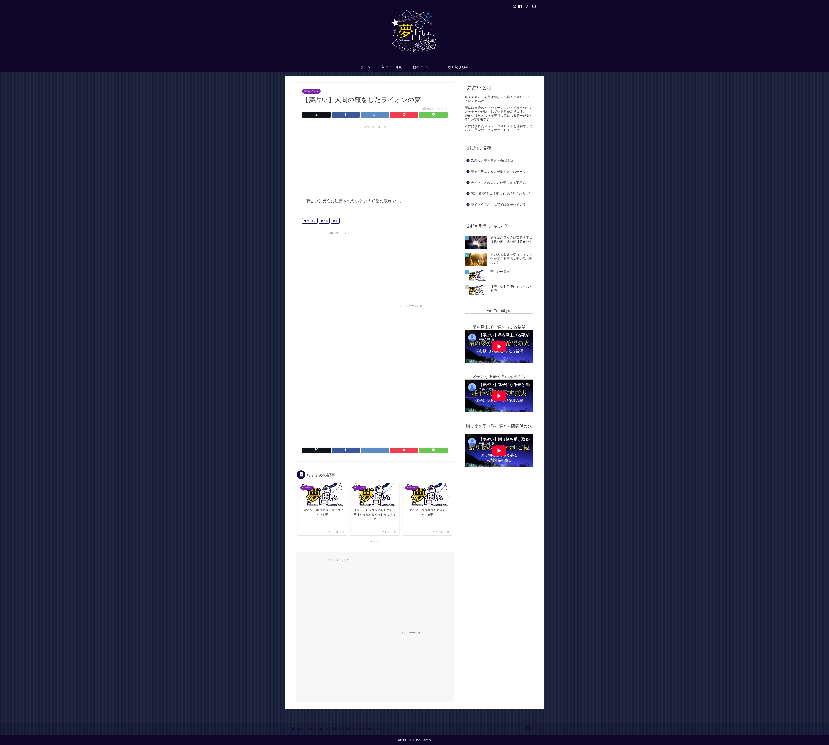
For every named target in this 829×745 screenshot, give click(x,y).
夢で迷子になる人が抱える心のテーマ (498, 171)
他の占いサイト (425, 67)
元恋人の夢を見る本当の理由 (492, 160)
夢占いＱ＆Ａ (311, 91)
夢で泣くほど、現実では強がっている (498, 204)
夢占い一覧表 (391, 67)
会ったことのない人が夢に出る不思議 (498, 182)
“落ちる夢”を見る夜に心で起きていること (501, 193)
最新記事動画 (458, 67)
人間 (325, 221)
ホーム (365, 67)
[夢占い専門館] (414, 52)
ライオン (311, 221)
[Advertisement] (375, 161)
